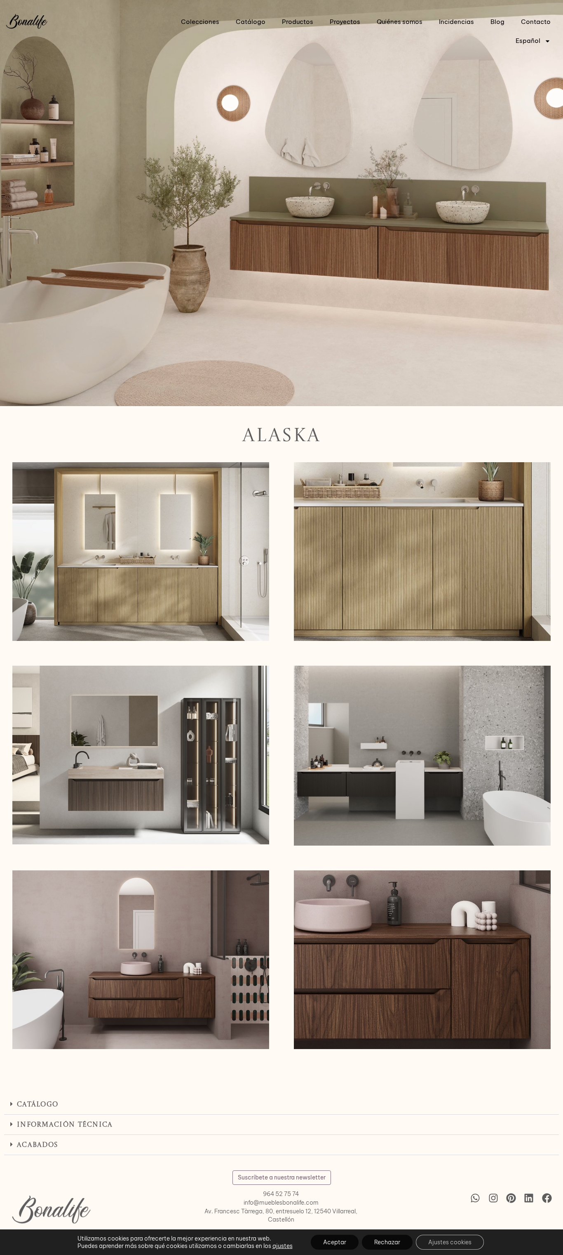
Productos (297, 22)
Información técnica (65, 1125)
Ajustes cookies (450, 1242)
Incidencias (456, 22)
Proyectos (345, 22)
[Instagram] (493, 1198)
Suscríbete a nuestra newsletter (282, 1177)
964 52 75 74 (281, 1194)
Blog (497, 22)
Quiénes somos (399, 22)
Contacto (536, 22)
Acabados (37, 1145)
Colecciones (200, 22)
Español (528, 41)
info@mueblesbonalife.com (281, 1202)
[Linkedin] (529, 1198)
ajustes (282, 1246)
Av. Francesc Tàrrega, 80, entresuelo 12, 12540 (267, 1211)
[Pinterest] (511, 1198)
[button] (281, 1104)
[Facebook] (547, 1198)
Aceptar (334, 1242)
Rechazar (387, 1242)
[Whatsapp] (475, 1198)
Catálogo (250, 22)
